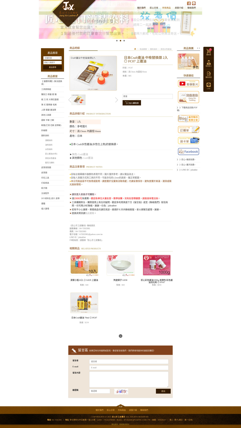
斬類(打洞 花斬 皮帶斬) (51, 125)
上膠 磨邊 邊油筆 (48, 110)
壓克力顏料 (49, 163)
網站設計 (115, 424)
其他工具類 (46, 115)
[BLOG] (188, 118)
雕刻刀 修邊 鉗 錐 (49, 94)
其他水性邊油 (50, 158)
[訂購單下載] (188, 129)
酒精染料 (48, 140)
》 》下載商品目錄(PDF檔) (187, 109)
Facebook (189, 3)
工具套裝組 (46, 89)
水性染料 (48, 149)
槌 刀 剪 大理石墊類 (50, 99)
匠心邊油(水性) (51, 154)
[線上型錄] (188, 97)
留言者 (75, 360)
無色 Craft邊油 (80, 154)
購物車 (208, 52)
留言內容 (76, 373)
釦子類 (44, 188)
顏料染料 (45, 136)
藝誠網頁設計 (124, 424)
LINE (194, 3)
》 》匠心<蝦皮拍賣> (186, 159)
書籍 (43, 204)
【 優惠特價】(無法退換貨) (51, 82)
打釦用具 (45, 183)
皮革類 (44, 173)
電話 (49, 420)
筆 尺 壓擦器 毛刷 (49, 105)
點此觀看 (89, 213)
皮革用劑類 (46, 167)
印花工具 (45, 178)
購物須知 (209, 77)
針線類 (44, 130)
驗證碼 (75, 390)
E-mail (75, 367)
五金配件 (45, 193)
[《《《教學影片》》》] (188, 83)
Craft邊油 (88, 158)
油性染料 (48, 145)
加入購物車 (134, 103)
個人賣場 (45, 209)
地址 (67, 420)
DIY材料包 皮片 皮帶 (50, 198)
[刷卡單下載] (188, 140)
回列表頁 (120, 336)
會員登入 (209, 66)
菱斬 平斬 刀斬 (47, 120)
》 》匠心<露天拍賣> (186, 165)
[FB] (188, 151)
